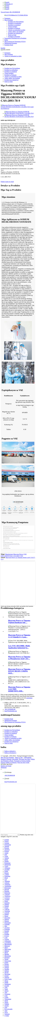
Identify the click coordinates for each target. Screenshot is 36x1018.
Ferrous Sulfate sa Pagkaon (9, 762)
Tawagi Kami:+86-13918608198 (10, 12)
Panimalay (7, 18)
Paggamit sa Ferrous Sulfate (22, 761)
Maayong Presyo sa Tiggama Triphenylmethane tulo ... (19, 621)
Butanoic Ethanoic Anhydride (9, 759)
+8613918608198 (9, 775)
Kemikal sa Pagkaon (14, 28)
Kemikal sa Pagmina (14, 36)
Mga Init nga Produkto (7, 757)
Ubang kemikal (12, 26)
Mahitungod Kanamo (10, 43)
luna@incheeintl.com (10, 711)
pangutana (29, 698)
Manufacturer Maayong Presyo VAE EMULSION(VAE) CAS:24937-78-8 (14, 555)
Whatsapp (4, 767)
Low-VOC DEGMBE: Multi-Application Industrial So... (19, 647)
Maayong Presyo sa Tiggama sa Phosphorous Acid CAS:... (19, 658)
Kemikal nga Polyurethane (16, 21)
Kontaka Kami (8, 45)
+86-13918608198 (9, 709)
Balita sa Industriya (10, 751)
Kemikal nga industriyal (15, 33)
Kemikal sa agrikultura (14, 23)
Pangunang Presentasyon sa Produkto (15, 38)
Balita (6, 40)
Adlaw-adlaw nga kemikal (16, 31)
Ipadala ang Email (6, 766)
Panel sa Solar (12, 35)
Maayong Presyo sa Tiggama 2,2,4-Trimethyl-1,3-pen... (19, 636)
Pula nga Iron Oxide (23, 762)
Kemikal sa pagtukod (14, 25)
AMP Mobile (27, 757)
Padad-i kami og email (7, 181)
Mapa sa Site (19, 757)
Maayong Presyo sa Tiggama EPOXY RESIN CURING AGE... (19, 671)
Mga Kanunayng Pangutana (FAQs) (15, 41)
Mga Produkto (8, 20)
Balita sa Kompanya (10, 753)
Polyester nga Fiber (24, 759)
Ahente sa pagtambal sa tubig (16, 30)
